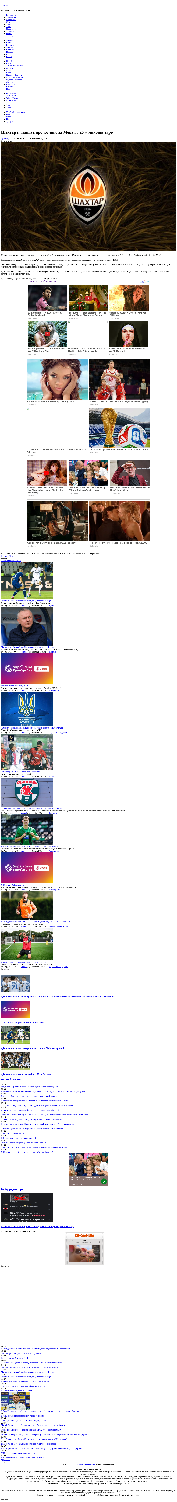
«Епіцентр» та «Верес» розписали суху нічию (21, 772)
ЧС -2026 (10, 31)
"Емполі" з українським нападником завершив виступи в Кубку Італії (32, 728)
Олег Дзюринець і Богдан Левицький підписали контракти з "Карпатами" (34, 1439)
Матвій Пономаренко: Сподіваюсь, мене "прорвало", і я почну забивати (33, 1425)
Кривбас (10, 50)
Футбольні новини (14, 77)
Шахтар (9, 43)
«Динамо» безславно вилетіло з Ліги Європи (26, 1074)
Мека (11, 556)
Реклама (9, 87)
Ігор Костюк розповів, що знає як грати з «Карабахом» (25, 1381)
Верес (51, 776)
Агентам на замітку (14, 66)
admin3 (24, 605)
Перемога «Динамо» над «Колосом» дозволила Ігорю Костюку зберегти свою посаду (38, 1124)
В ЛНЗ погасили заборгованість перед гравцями (22, 1416)
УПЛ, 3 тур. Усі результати (12, 885)
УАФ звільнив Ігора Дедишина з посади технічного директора (28, 1444)
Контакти (10, 84)
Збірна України (13, 98)
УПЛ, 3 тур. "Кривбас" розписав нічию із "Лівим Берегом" (27, 1152)
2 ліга (8, 27)
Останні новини (11, 1079)
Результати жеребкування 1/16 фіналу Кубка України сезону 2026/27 (31, 1087)
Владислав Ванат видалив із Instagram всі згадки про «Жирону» (29, 1096)
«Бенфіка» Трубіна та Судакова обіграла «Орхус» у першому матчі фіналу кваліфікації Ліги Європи (45, 1115)
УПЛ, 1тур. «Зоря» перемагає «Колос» (22, 1022)
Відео (8, 73)
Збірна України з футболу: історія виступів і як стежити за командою (31, 1119)
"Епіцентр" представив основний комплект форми (23, 1386)
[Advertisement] (20, 1306)
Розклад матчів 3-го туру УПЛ (14, 686)
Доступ (9, 82)
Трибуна (10, 36)
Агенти (9, 68)
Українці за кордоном (15, 112)
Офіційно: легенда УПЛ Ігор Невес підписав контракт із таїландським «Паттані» (37, 1105)
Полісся (9, 52)
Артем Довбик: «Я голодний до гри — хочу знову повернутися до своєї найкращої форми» (41, 1448)
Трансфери (11, 17)
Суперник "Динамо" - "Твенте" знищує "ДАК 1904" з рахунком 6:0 (31, 1430)
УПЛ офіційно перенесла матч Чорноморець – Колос (24, 1420)
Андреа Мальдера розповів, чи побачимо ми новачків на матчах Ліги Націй (34, 1101)
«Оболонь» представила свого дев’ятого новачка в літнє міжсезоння (31, 808)
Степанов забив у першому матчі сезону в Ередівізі (23, 962)
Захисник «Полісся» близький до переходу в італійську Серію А (29, 846)
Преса (9, 34)
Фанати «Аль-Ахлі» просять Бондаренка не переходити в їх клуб (30, 1110)
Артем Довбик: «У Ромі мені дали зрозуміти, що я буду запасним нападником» (36, 922)
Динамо (9, 40)
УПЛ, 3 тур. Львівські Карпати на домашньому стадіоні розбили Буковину (34, 1147)
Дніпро (9, 47)
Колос (9, 57)
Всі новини (11, 15)
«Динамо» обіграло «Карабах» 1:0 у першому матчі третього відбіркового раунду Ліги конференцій (57, 996)
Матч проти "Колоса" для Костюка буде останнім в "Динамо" (28, 647)
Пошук (9, 89)
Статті (9, 61)
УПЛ (8, 22)
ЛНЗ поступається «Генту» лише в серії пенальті (22, 1458)
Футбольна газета (14, 80)
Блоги (9, 63)
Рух (7, 54)
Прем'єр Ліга (55, 690)
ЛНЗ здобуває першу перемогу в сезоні (18, 1138)
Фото (8, 70)
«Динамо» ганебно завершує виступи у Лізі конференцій (26, 601)
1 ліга (8, 24)
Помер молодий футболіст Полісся (16, 1391)
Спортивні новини (14, 75)
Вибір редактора (12, 1189)
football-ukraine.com (86, 1465)
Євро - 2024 (11, 29)
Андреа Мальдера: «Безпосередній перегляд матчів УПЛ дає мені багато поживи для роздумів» (43, 1091)
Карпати (10, 45)
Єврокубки (11, 20)
